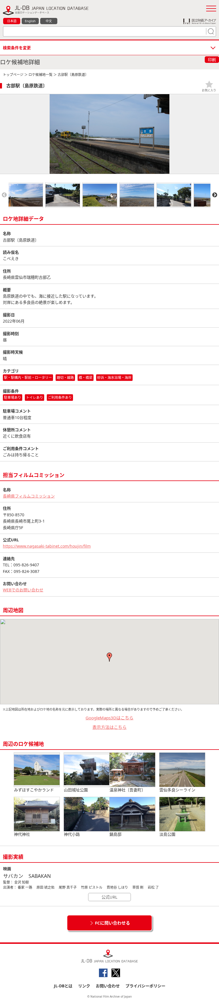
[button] (109, 657)
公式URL (109, 897)
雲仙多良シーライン (177, 790)
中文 (49, 21)
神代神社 (22, 834)
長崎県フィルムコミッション (29, 496)
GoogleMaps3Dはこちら (109, 718)
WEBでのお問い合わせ (23, 590)
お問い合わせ (108, 985)
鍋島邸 (115, 834)
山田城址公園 (76, 790)
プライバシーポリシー (145, 985)
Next (215, 195)
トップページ (13, 74)
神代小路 (72, 834)
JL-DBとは (63, 985)
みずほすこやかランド (34, 790)
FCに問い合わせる (112, 923)
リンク (84, 985)
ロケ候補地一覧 (40, 74)
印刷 (212, 59)
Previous (4, 195)
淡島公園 (167, 834)
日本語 (12, 21)
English (30, 21)
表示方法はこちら (109, 727)
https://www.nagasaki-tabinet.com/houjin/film (47, 546)
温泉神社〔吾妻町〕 (127, 790)
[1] (210, 31)
